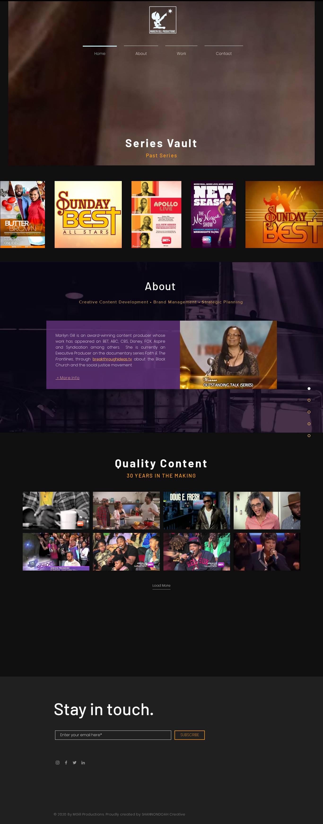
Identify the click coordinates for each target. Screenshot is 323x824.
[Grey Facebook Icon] (66, 762)
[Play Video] (56, 510)
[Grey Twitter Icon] (74, 762)
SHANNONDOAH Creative (163, 814)
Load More (161, 585)
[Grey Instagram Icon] (57, 762)
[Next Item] (315, 214)
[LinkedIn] (83, 762)
